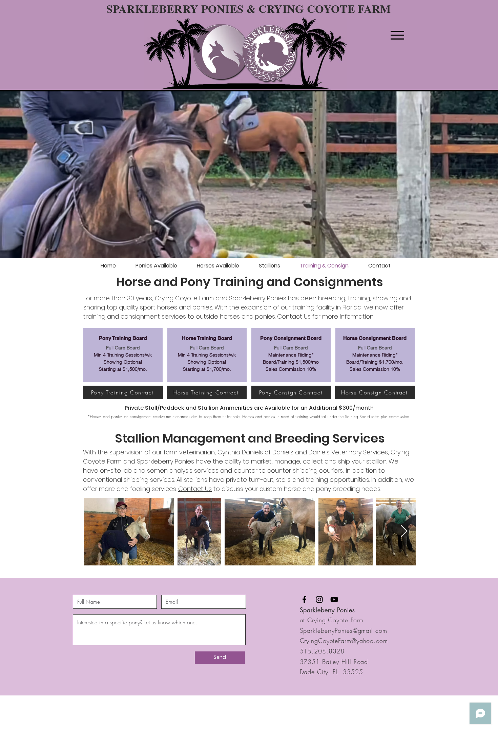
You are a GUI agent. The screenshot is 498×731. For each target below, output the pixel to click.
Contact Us (294, 316)
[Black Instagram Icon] (319, 599)
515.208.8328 (322, 651)
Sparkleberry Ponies (327, 610)
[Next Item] (404, 531)
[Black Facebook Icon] (304, 599)
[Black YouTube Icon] (334, 599)
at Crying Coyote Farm (332, 620)
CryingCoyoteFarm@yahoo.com (344, 641)
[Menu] (397, 35)
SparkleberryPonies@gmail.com (343, 630)
